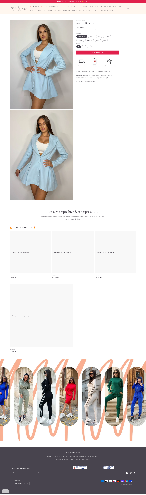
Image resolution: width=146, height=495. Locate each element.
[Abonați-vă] (38, 473)
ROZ (97, 40)
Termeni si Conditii (72, 456)
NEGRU (80, 40)
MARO (91, 36)
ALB (99, 36)
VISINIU (89, 40)
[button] (128, 8)
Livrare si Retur (75, 459)
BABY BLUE (81, 36)
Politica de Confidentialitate (88, 456)
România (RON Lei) (20, 483)
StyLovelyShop (128, 484)
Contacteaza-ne (59, 456)
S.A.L (83, 459)
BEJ (104, 40)
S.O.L (88, 459)
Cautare (49, 456)
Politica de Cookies (62, 459)
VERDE (107, 36)
